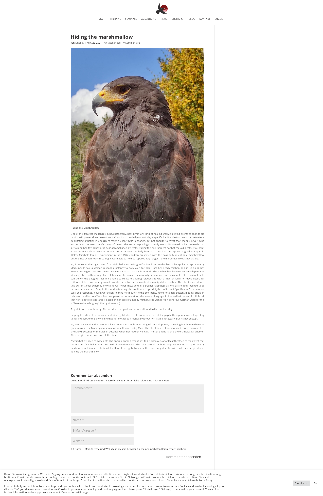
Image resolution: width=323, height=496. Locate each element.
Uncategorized (112, 42)
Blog (192, 19)
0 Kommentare (131, 42)
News (163, 19)
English (219, 19)
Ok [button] (315, 483)
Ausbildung (148, 19)
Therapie (115, 19)
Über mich (178, 19)
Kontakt (204, 19)
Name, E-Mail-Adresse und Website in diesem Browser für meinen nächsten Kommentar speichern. (131, 449)
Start (102, 19)
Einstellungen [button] (301, 483)
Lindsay (79, 42)
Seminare (131, 19)
